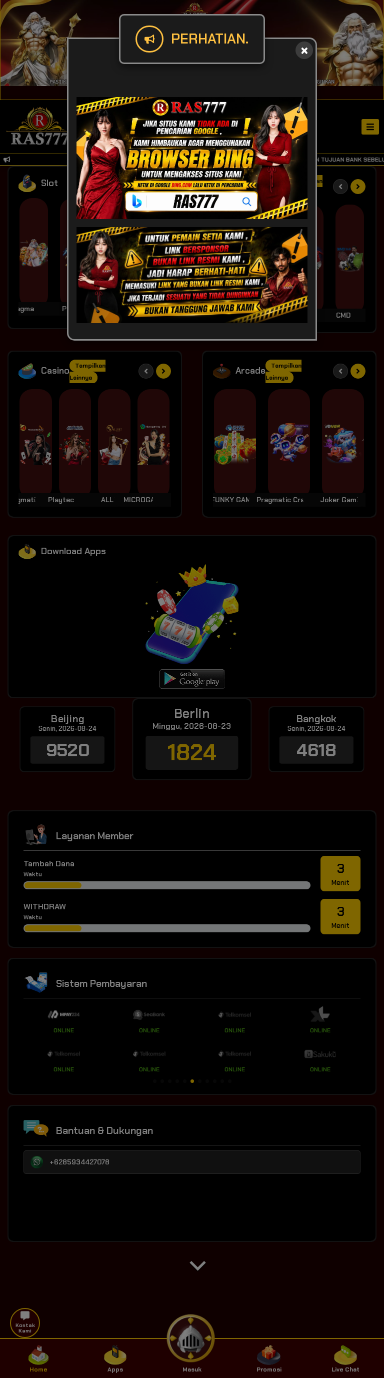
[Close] (304, 50)
